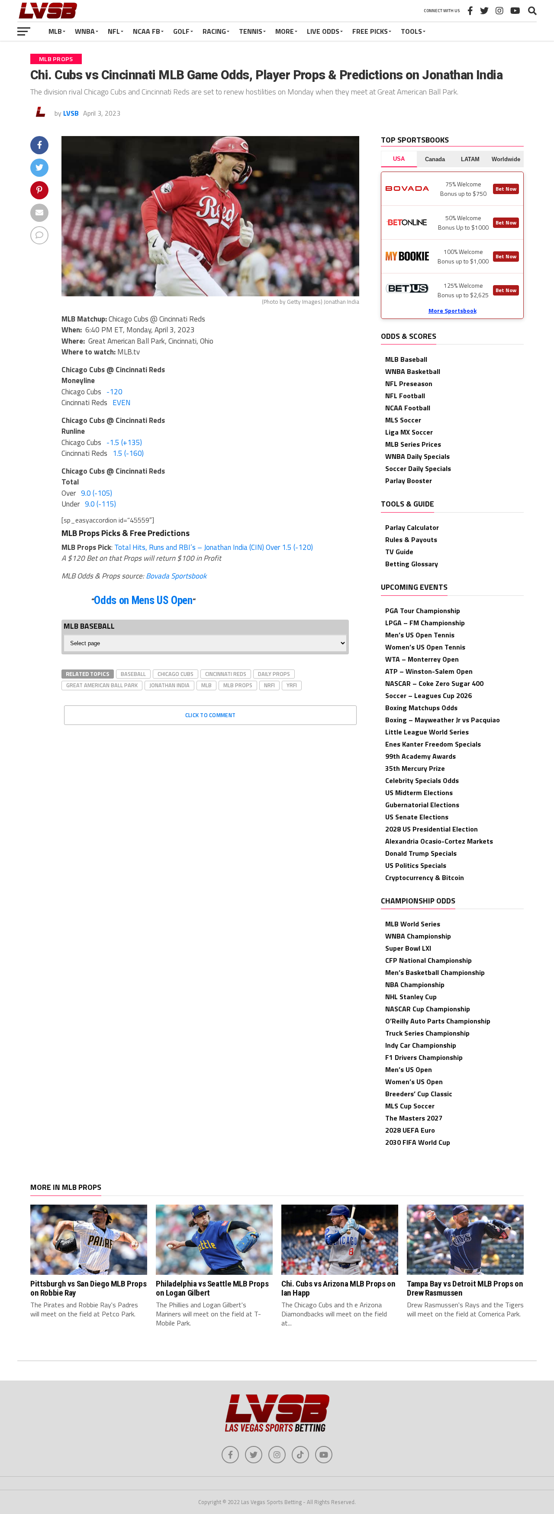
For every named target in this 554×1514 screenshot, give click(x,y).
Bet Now (506, 189)
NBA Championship (414, 984)
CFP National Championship (428, 960)
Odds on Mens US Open (143, 600)
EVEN (122, 402)
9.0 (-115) (100, 504)
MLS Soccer (403, 420)
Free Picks (370, 31)
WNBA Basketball (412, 371)
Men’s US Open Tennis (419, 635)
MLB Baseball (406, 359)
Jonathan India (169, 685)
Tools (411, 31)
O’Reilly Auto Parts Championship (437, 1021)
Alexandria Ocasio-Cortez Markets (439, 841)
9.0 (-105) (96, 493)
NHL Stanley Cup (411, 996)
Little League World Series (427, 732)
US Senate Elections (416, 817)
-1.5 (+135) (124, 442)
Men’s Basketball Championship (435, 972)
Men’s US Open (408, 1069)
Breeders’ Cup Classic (418, 1093)
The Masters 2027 (413, 1118)
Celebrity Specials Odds (422, 780)
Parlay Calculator (412, 527)
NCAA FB (146, 31)
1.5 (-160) (128, 453)
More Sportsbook (452, 310)
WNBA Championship (418, 936)
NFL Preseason (408, 383)
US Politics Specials (415, 865)
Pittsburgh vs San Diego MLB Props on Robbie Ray (88, 1288)
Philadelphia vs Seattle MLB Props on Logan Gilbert (212, 1288)
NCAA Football (407, 408)
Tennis (250, 31)
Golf (181, 31)
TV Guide (399, 551)
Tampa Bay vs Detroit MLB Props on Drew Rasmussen (465, 1288)
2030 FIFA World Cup (417, 1142)
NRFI (269, 685)
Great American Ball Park (102, 685)
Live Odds (323, 31)
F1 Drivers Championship (424, 1057)
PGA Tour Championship (422, 610)
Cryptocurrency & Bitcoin (424, 877)
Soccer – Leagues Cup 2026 (428, 695)
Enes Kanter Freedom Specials (433, 744)
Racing (214, 31)
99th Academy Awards (420, 756)
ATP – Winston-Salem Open (429, 671)
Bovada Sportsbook (176, 576)
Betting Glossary (411, 564)
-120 (114, 391)
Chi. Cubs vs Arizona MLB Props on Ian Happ (338, 1288)
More (284, 31)
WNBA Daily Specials (417, 456)
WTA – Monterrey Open (422, 659)
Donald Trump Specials (421, 853)
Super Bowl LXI (408, 948)
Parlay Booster (408, 480)
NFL (114, 31)
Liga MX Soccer (409, 432)
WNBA (85, 31)
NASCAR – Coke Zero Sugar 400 (434, 683)
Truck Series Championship (427, 1033)
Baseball (133, 673)
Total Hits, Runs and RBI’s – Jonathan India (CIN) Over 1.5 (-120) (213, 547)
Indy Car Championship (420, 1045)
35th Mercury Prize (415, 768)
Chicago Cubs (175, 673)
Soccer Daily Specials (418, 468)
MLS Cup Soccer (410, 1106)
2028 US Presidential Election (431, 829)
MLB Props (237, 685)
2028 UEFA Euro (410, 1130)
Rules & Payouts (411, 539)
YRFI (292, 685)
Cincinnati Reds (225, 673)
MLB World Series (412, 924)
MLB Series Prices (413, 444)
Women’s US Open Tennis (425, 647)
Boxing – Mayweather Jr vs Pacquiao (442, 720)
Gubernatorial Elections (422, 804)
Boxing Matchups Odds (421, 707)
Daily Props (274, 673)
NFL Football (405, 395)
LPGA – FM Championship (425, 622)
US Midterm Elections (419, 792)
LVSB (71, 113)
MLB (55, 31)
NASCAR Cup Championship (427, 1009)
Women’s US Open (414, 1081)
